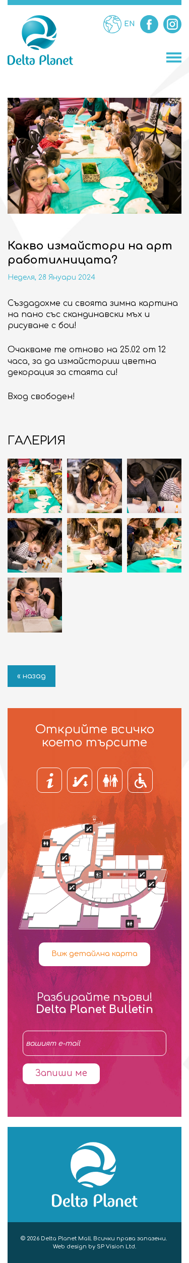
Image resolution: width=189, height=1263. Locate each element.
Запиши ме (61, 1073)
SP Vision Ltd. (116, 1246)
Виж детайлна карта (94, 954)
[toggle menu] (173, 57)
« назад (31, 676)
